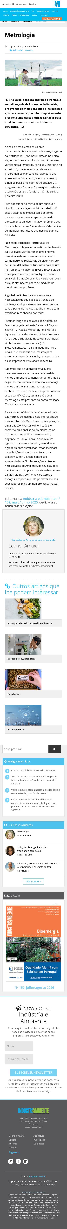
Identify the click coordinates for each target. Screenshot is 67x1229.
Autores (13, 1143)
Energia (55, 11)
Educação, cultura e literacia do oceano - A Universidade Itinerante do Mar (38, 865)
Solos (34, 15)
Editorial (27, 21)
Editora (12, 1139)
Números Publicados (25, 4)
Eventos (13, 1147)
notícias (15, 21)
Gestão (6, 15)
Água (5, 11)
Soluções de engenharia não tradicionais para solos (32, 849)
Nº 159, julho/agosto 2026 (34, 987)
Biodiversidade (43, 11)
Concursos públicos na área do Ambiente (33, 770)
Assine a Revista (51, 19)
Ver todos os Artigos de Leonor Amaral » (34, 539)
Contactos (39, 1143)
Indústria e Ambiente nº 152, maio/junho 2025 (32, 500)
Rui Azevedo (23, 870)
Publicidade (39, 1139)
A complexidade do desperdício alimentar (30, 623)
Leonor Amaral (24, 546)
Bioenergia (23, 831)
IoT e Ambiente (15, 729)
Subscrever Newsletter (33, 1072)
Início (8, 4)
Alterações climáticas (19, 11)
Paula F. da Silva (24, 854)
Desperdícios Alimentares (21, 658)
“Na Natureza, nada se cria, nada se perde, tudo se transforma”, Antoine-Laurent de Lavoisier (34, 780)
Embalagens (13, 694)
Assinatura (39, 1135)
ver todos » (33, 881)
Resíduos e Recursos (20, 15)
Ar (33, 11)
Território (44, 15)
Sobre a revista (17, 1135)
